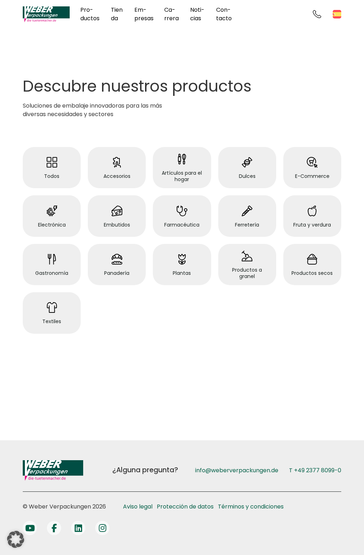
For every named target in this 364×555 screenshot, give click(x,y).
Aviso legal (137, 506)
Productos (90, 14)
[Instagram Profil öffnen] (102, 528)
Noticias (197, 14)
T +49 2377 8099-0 (315, 470)
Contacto (224, 14)
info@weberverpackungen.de (236, 470)
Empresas (144, 14)
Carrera (171, 14)
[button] (15, 539)
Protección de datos (185, 506)
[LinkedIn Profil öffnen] (78, 528)
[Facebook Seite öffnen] (54, 528)
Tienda (117, 14)
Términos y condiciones (251, 506)
